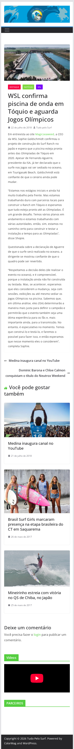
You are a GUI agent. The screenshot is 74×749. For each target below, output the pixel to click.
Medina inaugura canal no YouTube (34, 361)
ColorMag (10, 743)
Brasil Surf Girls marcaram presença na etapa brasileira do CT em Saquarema (35, 524)
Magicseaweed (44, 134)
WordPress (29, 743)
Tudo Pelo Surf (36, 738)
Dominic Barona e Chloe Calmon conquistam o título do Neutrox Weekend (35, 373)
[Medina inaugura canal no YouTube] (37, 405)
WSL (39, 87)
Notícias (28, 87)
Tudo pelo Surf (44, 127)
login (37, 635)
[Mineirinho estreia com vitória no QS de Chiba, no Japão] (37, 553)
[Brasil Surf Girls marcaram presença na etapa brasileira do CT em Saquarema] (37, 472)
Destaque (14, 87)
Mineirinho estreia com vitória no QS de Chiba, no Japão (34, 595)
